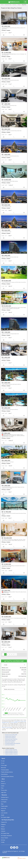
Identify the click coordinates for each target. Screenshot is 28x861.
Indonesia (3, 831)
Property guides (4, 806)
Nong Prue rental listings (7, 727)
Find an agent (4, 765)
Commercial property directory (7, 776)
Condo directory (4, 774)
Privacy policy (4, 790)
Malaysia (3, 829)
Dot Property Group (5, 833)
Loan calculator (4, 813)
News (2, 804)
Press (2, 788)
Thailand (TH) (4, 822)
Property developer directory (7, 772)
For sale (2, 761)
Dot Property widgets (5, 817)
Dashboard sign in (5, 797)
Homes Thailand (4, 837)
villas (25, 721)
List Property (3, 801)
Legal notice (3, 792)
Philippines (3, 824)
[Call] (14, 35)
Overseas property (5, 769)
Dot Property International (6, 835)
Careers (2, 785)
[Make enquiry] (4, 35)
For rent (2, 763)
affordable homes (5, 722)
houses (22, 721)
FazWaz (2, 842)
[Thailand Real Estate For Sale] (14, 2)
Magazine (3, 810)
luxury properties (14, 722)
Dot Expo (3, 840)
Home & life (3, 808)
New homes (3, 767)
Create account (4, 799)
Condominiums (17, 721)
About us (3, 781)
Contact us (3, 783)
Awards (2, 815)
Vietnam (3, 826)
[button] (24, 35)
